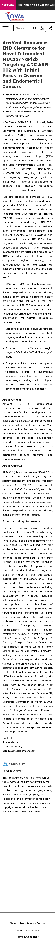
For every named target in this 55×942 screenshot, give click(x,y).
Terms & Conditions (27, 936)
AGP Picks (8, 4)
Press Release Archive (33, 923)
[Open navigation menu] (5, 28)
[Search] (34, 28)
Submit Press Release (27, 930)
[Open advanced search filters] (42, 28)
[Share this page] (50, 28)
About (13, 923)
